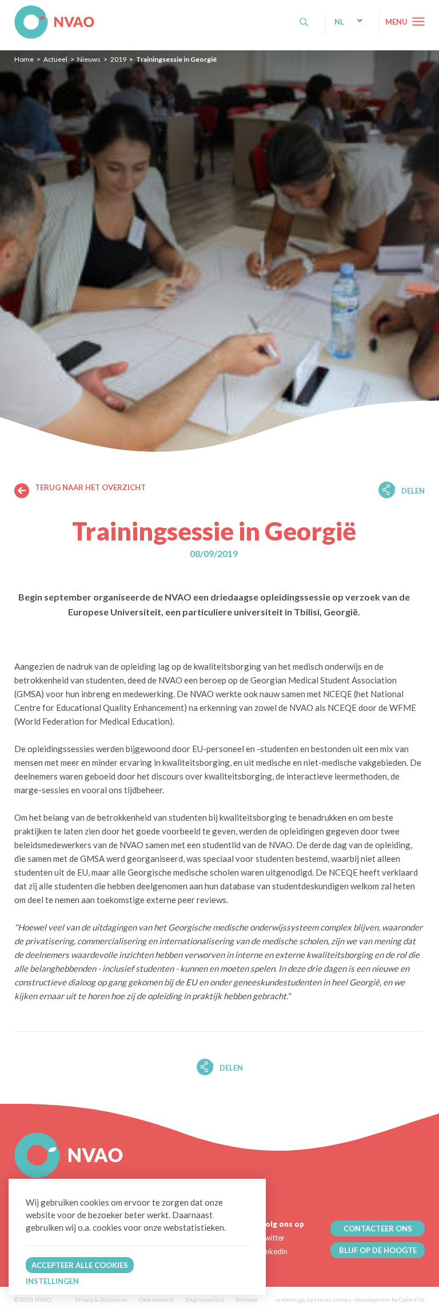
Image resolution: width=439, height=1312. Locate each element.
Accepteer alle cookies (79, 1265)
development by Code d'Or (390, 1299)
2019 (118, 59)
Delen (413, 490)
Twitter (272, 1237)
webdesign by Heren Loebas (313, 1299)
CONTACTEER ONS (378, 1228)
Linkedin (274, 1251)
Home (24, 59)
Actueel (55, 59)
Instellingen (52, 1281)
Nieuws (89, 59)
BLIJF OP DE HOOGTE (378, 1250)
